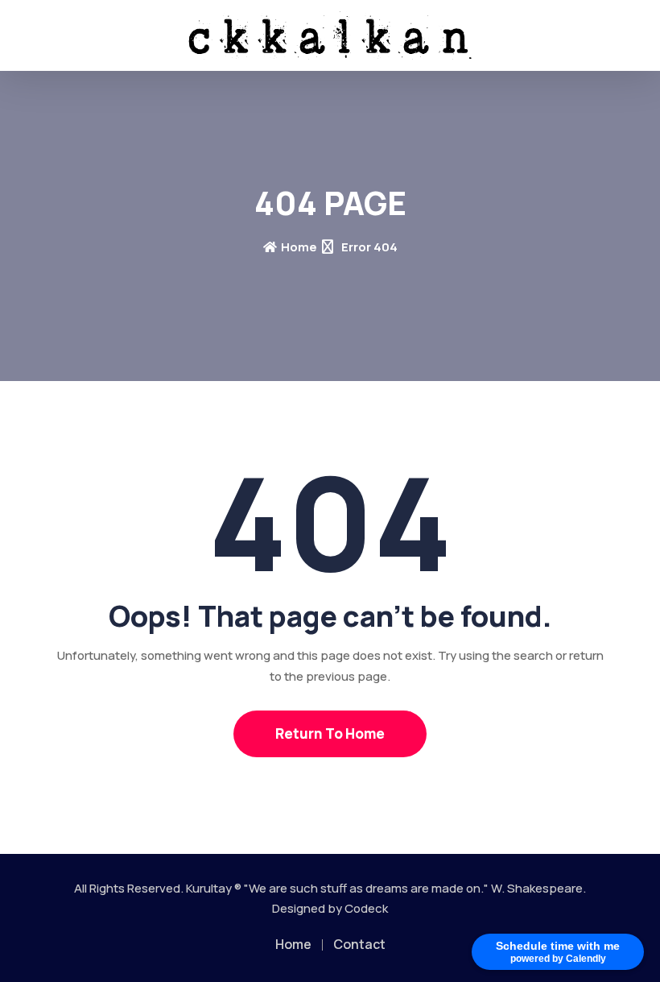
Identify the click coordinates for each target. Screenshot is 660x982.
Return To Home (330, 733)
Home (299, 246)
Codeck (366, 908)
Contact (359, 944)
